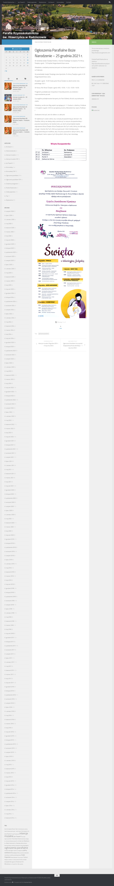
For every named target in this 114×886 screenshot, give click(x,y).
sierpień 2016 (10, 703)
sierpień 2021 (10, 457)
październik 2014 (11, 793)
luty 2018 (8, 629)
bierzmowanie (8, 829)
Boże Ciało (15, 829)
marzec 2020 (9, 527)
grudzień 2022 (10, 392)
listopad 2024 (10, 297)
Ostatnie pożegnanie (12, 184)
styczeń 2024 (10, 338)
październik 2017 (11, 646)
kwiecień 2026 (10, 228)
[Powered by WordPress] (12, 882)
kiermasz (24, 839)
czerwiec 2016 (10, 711)
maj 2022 (8, 420)
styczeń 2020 (10, 535)
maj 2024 (8, 322)
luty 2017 (8, 679)
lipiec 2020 (9, 510)
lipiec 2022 (9, 412)
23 (27, 63)
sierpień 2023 (10, 359)
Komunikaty (60, 2)
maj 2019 (8, 568)
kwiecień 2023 (10, 375)
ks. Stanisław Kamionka (20, 843)
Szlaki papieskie (32, 2)
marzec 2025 (9, 281)
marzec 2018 (9, 625)
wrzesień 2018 (10, 601)
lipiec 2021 (9, 461)
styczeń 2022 (10, 437)
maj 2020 (8, 519)
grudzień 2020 (10, 490)
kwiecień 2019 (10, 572)
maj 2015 (8, 765)
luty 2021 (8, 482)
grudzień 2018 (10, 588)
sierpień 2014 (10, 801)
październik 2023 (11, 351)
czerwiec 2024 (10, 318)
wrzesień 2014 (10, 797)
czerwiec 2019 (10, 564)
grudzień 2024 (10, 293)
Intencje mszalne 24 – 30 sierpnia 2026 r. (20, 98)
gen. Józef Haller (17, 831)
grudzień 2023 (10, 342)
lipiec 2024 (9, 314)
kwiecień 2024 (10, 326)
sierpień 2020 (10, 506)
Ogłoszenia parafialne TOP (20, 83)
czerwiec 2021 (10, 465)
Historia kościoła (10, 151)
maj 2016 (8, 715)
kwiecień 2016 (10, 719)
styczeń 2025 (10, 289)
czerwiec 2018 (10, 613)
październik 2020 (11, 498)
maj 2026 (8, 224)
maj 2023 (8, 371)
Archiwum (51, 2)
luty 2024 (8, 334)
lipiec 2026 (9, 215)
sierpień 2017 (10, 654)
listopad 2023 (10, 347)
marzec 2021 (9, 478)
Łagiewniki (14, 862)
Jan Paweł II (21, 2)
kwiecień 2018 (10, 621)
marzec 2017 (9, 674)
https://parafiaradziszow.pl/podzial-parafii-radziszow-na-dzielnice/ (100, 66)
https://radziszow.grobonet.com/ (101, 53)
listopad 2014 (10, 789)
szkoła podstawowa (15, 855)
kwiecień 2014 (10, 818)
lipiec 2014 (9, 806)
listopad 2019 (10, 543)
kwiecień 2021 (10, 474)
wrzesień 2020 (10, 502)
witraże (17, 859)
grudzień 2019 (10, 539)
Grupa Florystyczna (15, 834)
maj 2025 (8, 273)
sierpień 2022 (10, 408)
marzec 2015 (9, 773)
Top (7, 196)
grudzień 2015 (10, 736)
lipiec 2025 (9, 265)
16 (27, 60)
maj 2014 (8, 814)
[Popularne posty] (17, 79)
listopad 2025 (10, 248)
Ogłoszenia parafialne (43, 42)
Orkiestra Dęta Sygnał (8, 850)
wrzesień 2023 (10, 355)
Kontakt (68, 2)
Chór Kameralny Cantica (23, 829)
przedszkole (26, 853)
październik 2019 (11, 547)
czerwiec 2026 (10, 219)
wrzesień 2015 (10, 748)
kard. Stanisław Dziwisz (15, 839)
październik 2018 (11, 597)
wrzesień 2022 (10, 404)
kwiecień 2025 (10, 277)
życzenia (21, 864)
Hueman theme (28, 882)
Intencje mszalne (11, 155)
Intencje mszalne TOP (19, 95)
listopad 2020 (10, 494)
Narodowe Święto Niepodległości (22, 845)
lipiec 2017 (9, 658)
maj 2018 (8, 617)
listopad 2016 (10, 691)
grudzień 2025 (10, 244)
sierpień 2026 (10, 211)
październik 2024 (11, 301)
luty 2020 (8, 531)
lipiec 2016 (9, 707)
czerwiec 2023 (10, 367)
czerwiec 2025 (10, 269)
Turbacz (25, 857)
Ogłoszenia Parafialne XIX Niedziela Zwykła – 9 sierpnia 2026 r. (21, 120)
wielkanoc (10, 859)
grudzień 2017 (10, 638)
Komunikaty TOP (10, 171)
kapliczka (6, 839)
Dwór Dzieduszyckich (8, 831)
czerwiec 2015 (10, 760)
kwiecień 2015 (10, 769)
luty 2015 (8, 777)
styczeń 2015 (10, 781)
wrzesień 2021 (10, 453)
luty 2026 (8, 236)
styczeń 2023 (10, 388)
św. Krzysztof (13, 864)
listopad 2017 (10, 642)
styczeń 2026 (10, 240)
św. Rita (17, 864)
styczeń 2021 (10, 486)
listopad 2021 (10, 445)
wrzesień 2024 (10, 306)
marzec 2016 (9, 724)
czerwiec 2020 (10, 515)
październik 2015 (11, 744)
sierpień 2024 (10, 310)
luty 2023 (8, 383)
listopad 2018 (10, 592)
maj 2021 (8, 469)
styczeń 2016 (10, 732)
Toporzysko (20, 857)
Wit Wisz (21, 859)
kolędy (27, 839)
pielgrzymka (16, 853)
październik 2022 (11, 400)
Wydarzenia (42, 2)
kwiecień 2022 (10, 424)
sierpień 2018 (10, 605)
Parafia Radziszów (8, 2)
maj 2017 (8, 666)
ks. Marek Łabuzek (9, 843)
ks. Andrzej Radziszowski (10, 841)
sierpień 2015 (10, 752)
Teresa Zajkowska (14, 857)
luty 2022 (8, 433)
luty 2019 (8, 580)
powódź (21, 853)
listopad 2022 (10, 396)
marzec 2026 (9, 232)
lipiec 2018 (9, 609)
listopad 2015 (10, 740)
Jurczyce (23, 836)
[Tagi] (25, 79)
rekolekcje (7, 855)
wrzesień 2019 (10, 551)
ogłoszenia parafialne (44, 333)
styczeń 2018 (10, 633)
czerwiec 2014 (10, 810)
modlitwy (13, 845)
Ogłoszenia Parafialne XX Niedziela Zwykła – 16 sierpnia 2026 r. (20, 109)
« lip (5, 71)
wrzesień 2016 (10, 699)
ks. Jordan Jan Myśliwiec (22, 841)
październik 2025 (11, 252)
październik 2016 (11, 695)
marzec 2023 (9, 379)
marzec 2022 (9, 428)
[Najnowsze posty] (8, 79)
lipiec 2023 (9, 363)
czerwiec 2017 (10, 662)
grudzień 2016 (10, 687)
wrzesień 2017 (10, 650)
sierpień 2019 (10, 556)
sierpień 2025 (10, 260)
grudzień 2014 (10, 785)
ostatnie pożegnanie (18, 850)
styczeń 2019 (10, 584)
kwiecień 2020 (10, 523)
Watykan (6, 859)
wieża (14, 859)
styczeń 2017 (10, 683)
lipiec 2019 (9, 560)
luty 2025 (8, 285)
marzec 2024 (9, 330)
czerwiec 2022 (10, 416)
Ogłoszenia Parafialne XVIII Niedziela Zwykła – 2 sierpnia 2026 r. (21, 132)
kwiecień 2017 (10, 670)
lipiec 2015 (9, 756)
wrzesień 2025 (10, 256)
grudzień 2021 (10, 441)
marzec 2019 (9, 576)
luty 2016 (8, 728)
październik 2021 (11, 449)
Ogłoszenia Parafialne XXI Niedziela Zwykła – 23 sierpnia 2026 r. (20, 87)
